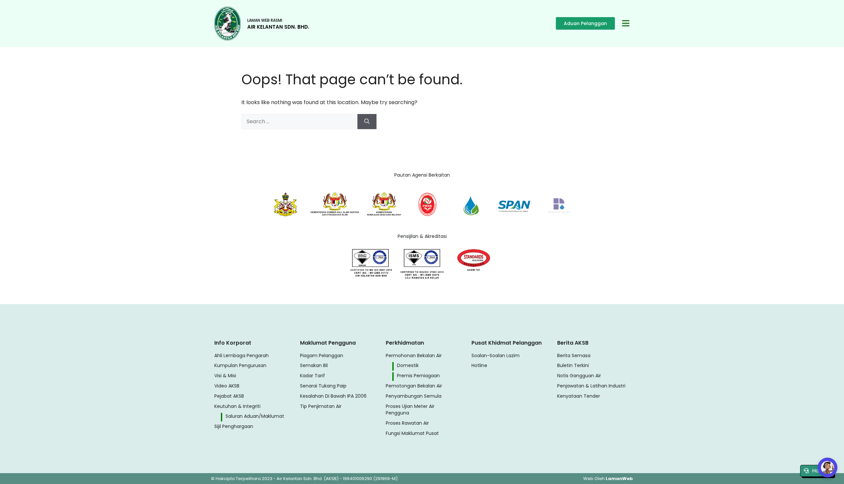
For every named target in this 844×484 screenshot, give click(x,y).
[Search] (367, 121)
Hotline (821, 470)
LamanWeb (619, 478)
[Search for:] (299, 121)
